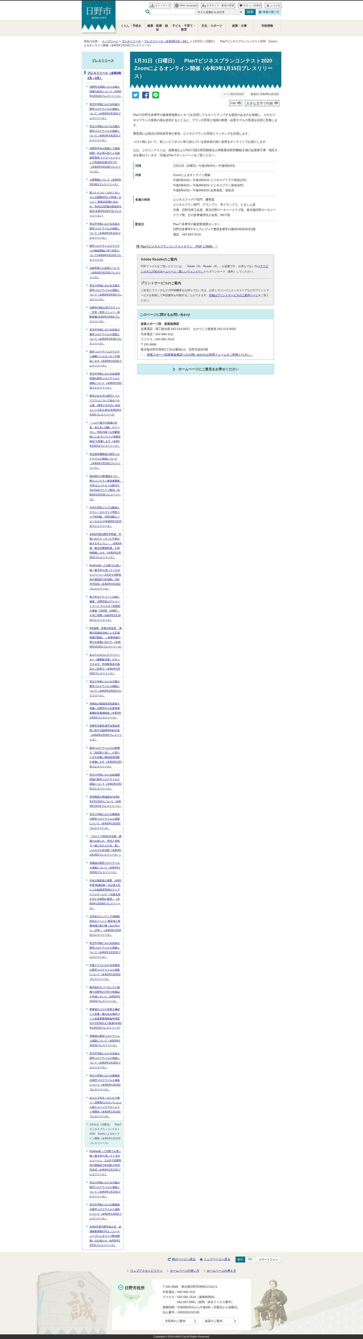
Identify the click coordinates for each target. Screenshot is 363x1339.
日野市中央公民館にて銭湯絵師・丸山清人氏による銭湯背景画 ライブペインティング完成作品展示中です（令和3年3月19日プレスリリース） (105, 160)
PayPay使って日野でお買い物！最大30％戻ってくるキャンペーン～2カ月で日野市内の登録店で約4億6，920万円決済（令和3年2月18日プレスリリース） (105, 577)
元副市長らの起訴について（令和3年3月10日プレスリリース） (105, 273)
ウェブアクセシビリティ (146, 1270)
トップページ (110, 41)
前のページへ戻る (184, 1259)
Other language (188, 5)
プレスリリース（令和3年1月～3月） (167, 41)
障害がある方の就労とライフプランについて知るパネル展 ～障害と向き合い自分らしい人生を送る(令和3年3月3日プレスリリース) (105, 405)
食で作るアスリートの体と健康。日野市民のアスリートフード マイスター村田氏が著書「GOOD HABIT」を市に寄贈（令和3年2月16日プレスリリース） (105, 608)
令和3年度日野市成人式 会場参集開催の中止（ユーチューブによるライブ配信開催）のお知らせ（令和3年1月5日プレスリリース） (105, 1236)
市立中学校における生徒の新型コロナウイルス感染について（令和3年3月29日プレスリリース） (105, 111)
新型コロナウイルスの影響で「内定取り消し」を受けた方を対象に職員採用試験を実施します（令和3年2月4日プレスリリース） (105, 757)
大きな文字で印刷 (259, 103)
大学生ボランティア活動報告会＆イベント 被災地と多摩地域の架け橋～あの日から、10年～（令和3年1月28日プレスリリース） (105, 925)
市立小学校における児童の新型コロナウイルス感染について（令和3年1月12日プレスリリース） (105, 1189)
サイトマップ (162, 5)
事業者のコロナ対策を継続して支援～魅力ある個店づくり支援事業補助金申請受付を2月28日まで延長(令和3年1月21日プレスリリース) (105, 1018)
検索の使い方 (271, 11)
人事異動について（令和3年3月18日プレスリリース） (105, 182)
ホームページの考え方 (221, 1270)
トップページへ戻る (217, 1259)
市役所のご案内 (175, 1321)
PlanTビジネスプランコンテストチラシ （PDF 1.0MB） (177, 246)
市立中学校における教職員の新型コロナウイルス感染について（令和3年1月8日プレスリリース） (105, 1211)
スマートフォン (268, 1259)
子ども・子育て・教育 (184, 27)
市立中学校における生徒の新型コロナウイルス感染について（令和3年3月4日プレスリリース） (105, 336)
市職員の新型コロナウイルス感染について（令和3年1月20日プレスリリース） (104, 1041)
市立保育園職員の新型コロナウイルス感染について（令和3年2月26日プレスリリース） (105, 461)
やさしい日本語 (252, 5)
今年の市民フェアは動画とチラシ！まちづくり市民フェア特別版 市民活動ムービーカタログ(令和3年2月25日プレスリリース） (105, 516)
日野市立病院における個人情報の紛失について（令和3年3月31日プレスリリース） (105, 91)
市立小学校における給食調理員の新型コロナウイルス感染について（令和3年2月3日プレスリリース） (105, 781)
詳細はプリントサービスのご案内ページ (233, 295)
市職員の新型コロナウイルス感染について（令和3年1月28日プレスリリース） (104, 868)
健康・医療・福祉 (157, 27)
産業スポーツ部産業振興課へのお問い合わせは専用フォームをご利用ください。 (200, 354)
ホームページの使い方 (184, 1270)
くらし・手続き (131, 25)
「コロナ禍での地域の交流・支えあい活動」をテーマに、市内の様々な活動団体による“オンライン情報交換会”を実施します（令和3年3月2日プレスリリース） (105, 434)
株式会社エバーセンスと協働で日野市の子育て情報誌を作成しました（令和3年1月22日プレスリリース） (104, 994)
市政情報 (267, 25)
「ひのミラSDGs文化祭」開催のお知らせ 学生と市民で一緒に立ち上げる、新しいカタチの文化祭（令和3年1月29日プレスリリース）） (105, 845)
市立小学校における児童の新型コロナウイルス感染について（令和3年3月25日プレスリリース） (105, 133)
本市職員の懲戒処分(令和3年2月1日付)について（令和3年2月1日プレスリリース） (105, 801)
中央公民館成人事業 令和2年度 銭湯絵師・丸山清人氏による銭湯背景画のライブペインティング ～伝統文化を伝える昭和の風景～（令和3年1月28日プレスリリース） (105, 894)
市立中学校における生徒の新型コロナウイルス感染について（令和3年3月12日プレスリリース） (105, 230)
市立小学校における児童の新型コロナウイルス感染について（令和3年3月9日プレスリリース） (105, 292)
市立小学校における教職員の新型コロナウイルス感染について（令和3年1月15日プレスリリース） (105, 1082)
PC (250, 1259)
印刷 (233, 103)
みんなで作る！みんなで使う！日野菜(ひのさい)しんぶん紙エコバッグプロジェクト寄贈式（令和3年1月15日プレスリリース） (105, 1107)
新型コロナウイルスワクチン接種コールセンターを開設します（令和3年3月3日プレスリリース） (105, 358)
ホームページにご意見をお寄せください (208, 369)
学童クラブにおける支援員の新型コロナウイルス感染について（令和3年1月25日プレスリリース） (105, 972)
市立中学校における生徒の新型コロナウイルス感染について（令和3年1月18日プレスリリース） (105, 1060)
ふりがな (275, 5)
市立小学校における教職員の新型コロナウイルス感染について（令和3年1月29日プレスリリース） (105, 821)
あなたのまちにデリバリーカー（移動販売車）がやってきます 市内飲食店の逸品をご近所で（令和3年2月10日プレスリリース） (104, 664)
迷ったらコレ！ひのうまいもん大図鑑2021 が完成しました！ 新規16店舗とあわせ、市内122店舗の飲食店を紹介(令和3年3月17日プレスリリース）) (105, 204)
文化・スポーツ (211, 25)
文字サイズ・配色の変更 (220, 5)
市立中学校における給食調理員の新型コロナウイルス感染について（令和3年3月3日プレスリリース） (105, 380)
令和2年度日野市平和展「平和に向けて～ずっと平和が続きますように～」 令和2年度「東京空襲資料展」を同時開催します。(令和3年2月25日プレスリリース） (105, 546)
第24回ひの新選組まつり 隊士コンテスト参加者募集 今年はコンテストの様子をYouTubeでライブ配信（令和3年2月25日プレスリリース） (105, 488)
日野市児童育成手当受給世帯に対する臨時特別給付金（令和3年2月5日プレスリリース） (105, 732)
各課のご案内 (213, 1321)
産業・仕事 (239, 25)
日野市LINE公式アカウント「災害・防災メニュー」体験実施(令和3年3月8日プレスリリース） (104, 314)
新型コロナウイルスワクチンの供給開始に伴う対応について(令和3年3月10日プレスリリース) (105, 253)
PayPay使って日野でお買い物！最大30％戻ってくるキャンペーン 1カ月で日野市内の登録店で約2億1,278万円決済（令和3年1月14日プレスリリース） (105, 1163)
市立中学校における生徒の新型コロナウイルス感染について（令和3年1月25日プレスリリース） (105, 950)
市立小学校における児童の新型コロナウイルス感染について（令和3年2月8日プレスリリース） (105, 688)
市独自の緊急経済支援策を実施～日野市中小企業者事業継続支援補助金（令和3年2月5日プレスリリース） (105, 710)
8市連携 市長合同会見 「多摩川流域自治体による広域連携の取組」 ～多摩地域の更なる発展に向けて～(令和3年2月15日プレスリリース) (105, 637)
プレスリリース (131, 41)
